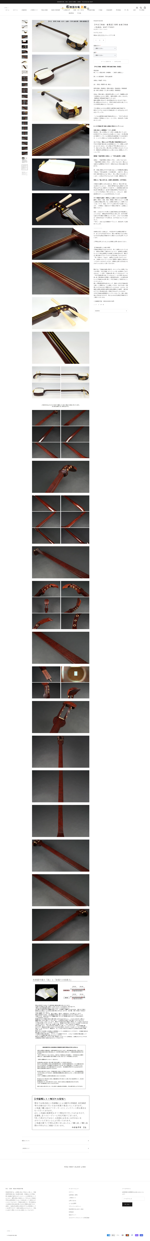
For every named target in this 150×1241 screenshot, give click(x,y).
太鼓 (134, 10)
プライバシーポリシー (75, 1206)
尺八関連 (141, 10)
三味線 (100, 10)
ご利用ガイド (34, 10)
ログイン (15, 10)
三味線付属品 (91, 10)
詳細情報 (97, 310)
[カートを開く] (145, 8)
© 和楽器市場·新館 (12, 1235)
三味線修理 (109, 10)
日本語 (5, 7)
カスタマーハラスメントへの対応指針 (79, 1218)
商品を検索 (44, 10)
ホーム (7, 10)
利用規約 (71, 1212)
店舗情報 (24, 10)
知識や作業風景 (55, 10)
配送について (26, 1140)
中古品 (79, 13)
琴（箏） (127, 10)
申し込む (127, 1204)
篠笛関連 (71, 13)
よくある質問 (72, 1203)
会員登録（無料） (74, 1195)
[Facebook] (98, 304)
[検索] (141, 8)
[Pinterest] (103, 304)
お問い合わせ (72, 1200)
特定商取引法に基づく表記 (76, 1209)
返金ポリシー (72, 1215)
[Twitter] (101, 304)
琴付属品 (118, 10)
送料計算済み (101, 35)
